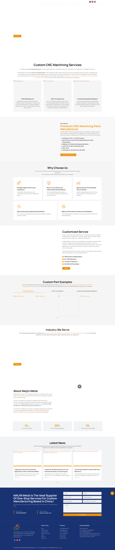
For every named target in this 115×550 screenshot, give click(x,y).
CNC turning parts (75, 76)
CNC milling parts (67, 76)
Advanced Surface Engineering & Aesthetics (31, 211)
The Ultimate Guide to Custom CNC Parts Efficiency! (87, 470)
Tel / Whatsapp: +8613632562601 (87, 530)
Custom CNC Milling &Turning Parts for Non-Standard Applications (33, 17)
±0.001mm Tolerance (70, 261)
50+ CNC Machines (70, 259)
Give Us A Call (19, 511)
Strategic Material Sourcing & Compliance (26, 189)
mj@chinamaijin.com (86, 531)
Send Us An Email (43, 511)
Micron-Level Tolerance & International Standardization (56, 189)
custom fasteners (84, 76)
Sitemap (60, 547)
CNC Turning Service (57, 99)
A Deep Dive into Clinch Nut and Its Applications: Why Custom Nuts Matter (27, 470)
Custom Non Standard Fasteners (87, 99)
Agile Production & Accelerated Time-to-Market (86, 189)
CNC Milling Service (27, 99)
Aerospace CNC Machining (31, 345)
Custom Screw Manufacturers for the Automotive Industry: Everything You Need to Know (56, 471)
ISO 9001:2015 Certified (71, 264)
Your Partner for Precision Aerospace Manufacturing (30, 349)
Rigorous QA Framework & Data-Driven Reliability (77, 211)
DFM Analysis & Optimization (73, 257)
